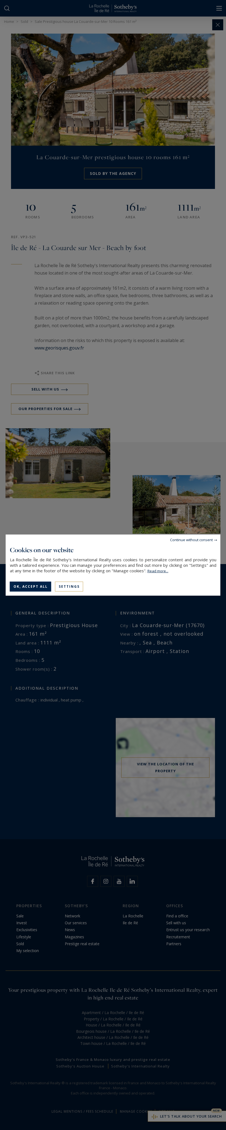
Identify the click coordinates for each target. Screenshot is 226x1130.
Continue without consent (191, 539)
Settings (69, 586)
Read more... (157, 570)
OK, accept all (31, 586)
